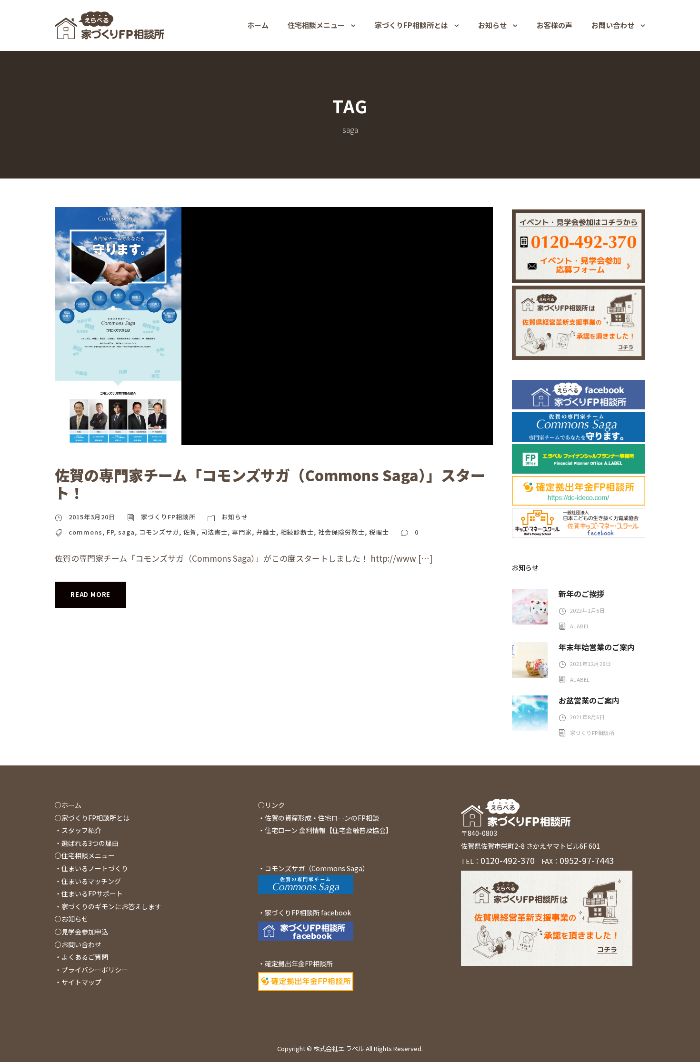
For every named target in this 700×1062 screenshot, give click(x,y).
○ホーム (68, 805)
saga (126, 531)
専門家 (242, 531)
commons (85, 531)
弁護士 (266, 531)
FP (110, 531)
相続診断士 (297, 531)
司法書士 (214, 531)
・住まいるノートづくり (91, 868)
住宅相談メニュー (316, 25)
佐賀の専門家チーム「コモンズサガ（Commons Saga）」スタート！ (270, 483)
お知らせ (492, 25)
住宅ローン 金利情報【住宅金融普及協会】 (328, 830)
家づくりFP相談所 (168, 516)
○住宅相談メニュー (85, 855)
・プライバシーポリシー (91, 969)
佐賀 (190, 531)
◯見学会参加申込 (81, 931)
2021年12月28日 (590, 663)
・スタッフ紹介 (78, 830)
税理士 (379, 531)
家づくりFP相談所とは (411, 25)
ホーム (258, 25)
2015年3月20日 (92, 516)
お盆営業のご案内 (589, 700)
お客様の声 (554, 25)
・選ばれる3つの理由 (87, 843)
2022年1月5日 (587, 610)
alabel (580, 626)
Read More (90, 594)
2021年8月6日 (587, 717)
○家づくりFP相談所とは (92, 818)
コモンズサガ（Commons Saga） (317, 868)
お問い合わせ (612, 25)
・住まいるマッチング (88, 881)
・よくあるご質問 (81, 957)
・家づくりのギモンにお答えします (108, 906)
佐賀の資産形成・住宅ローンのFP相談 (322, 818)
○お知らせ (71, 918)
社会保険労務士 (341, 531)
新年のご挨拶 (581, 593)
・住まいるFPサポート (89, 893)
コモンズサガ (159, 531)
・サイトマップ (78, 982)
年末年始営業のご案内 (597, 647)
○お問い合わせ (78, 944)
